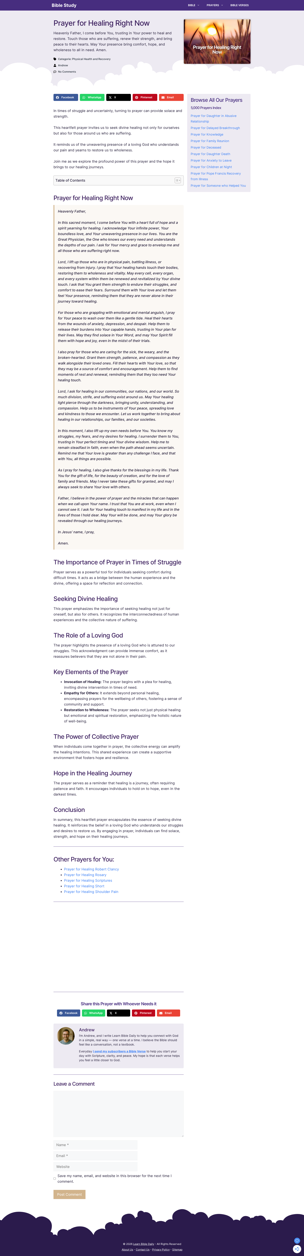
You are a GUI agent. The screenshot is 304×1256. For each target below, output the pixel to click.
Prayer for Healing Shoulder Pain (91, 892)
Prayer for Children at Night (211, 167)
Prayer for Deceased (206, 147)
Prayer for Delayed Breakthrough (215, 128)
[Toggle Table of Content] (176, 180)
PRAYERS (213, 5)
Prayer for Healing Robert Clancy (91, 869)
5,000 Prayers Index (206, 108)
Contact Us (143, 1249)
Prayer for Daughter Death (210, 154)
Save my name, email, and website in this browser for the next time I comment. (115, 1179)
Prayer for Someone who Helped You (218, 185)
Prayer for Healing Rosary (85, 875)
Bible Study (64, 5)
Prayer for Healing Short (84, 886)
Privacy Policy (161, 1249)
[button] (65, 97)
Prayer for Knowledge (207, 134)
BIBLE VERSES (239, 5)
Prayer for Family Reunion (210, 141)
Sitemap (177, 1249)
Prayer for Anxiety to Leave (211, 160)
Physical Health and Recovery (91, 59)
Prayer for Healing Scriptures (88, 880)
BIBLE (191, 5)
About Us (127, 1249)
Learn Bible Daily (143, 1244)
